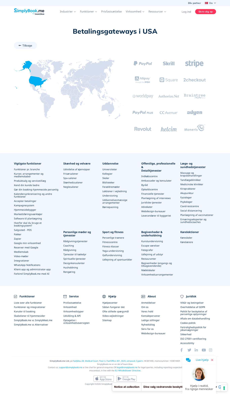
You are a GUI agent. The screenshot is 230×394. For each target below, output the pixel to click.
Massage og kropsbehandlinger (191, 174)
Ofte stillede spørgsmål (115, 311)
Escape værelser (150, 245)
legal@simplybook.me (127, 367)
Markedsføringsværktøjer (28, 214)
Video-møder (21, 256)
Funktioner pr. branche (27, 169)
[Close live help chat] (212, 360)
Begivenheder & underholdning (151, 233)
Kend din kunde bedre (26, 185)
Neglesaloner (70, 186)
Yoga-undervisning (113, 250)
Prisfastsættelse (111, 11)
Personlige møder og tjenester (77, 233)
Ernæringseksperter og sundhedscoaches (193, 221)
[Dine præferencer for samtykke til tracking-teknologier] (224, 388)
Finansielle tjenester (152, 193)
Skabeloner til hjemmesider (29, 315)
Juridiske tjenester (151, 202)
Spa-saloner (70, 178)
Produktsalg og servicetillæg (30, 180)
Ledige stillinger (150, 320)
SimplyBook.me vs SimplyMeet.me (33, 320)
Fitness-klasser (110, 246)
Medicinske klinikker (191, 184)
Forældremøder (111, 186)
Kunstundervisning (152, 241)
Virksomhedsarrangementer (157, 274)
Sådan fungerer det (113, 307)
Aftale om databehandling (195, 318)
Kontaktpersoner (150, 315)
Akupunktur (187, 193)
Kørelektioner (189, 232)
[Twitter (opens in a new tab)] (191, 350)
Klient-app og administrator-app (32, 269)
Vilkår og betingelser (192, 302)
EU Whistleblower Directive (127, 370)
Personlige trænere (113, 237)
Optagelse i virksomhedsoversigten (76, 321)
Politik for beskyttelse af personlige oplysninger (193, 313)
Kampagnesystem (24, 205)
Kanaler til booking (24, 311)
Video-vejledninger (113, 315)
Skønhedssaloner (73, 182)
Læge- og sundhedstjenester (193, 165)
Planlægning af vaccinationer (196, 215)
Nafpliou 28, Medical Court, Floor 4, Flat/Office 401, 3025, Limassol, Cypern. (108, 360)
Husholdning (70, 267)
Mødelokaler (148, 270)
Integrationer (21, 260)
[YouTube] (205, 350)
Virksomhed (70, 307)
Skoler (105, 178)
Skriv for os (147, 329)
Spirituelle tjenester (74, 258)
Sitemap (107, 320)
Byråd (144, 185)
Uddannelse (110, 163)
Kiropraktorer (187, 188)
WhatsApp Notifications (27, 265)
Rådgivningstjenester (75, 241)
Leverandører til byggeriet (156, 215)
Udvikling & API (72, 315)
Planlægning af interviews (156, 198)
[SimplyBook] (29, 11)
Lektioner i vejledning (114, 191)
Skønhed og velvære (76, 163)
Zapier (17, 238)
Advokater (147, 206)
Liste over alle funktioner (28, 302)
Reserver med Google (26, 247)
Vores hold (147, 311)
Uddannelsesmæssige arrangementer (114, 201)
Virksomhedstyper (73, 311)
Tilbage (27, 45)
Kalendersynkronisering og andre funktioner (33, 195)
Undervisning (110, 195)
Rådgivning (69, 250)
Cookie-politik (187, 322)
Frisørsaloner (70, 173)
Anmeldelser (148, 302)
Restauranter (148, 258)
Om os (145, 307)
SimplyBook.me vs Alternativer (31, 324)
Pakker (17, 234)
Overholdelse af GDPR (192, 307)
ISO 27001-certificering (193, 338)
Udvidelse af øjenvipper (76, 169)
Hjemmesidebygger (25, 209)
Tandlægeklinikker (190, 180)
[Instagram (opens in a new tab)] (212, 350)
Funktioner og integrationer (29, 307)
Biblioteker (108, 182)
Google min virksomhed (27, 243)
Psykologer (186, 201)
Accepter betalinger (25, 201)
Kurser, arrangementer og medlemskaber (28, 175)
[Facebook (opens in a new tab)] (183, 350)
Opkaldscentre (149, 189)
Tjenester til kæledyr (74, 254)
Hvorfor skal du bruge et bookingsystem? (28, 224)
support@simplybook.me (70, 367)
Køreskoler (186, 237)
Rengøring (69, 271)
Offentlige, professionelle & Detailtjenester (158, 167)
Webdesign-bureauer (153, 211)
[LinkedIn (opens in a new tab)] (198, 350)
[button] (68, 11)
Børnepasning (110, 207)
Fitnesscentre (110, 242)
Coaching (68, 245)
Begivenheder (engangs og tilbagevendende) (156, 264)
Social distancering (191, 210)
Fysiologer (186, 197)
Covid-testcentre (189, 206)
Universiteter (109, 169)
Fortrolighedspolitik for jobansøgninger (193, 329)
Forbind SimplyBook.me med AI (31, 273)
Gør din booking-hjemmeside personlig (36, 189)
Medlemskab (21, 251)
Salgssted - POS (23, 230)
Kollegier (107, 173)
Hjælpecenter (110, 302)
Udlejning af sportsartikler (117, 259)
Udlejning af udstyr (152, 254)
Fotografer (147, 250)
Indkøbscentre (149, 176)
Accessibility (187, 343)
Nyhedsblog (148, 324)
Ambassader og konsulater (156, 180)
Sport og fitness (112, 232)
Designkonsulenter (74, 263)
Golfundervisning (112, 255)
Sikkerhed (185, 334)
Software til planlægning (28, 218)
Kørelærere (186, 242)
